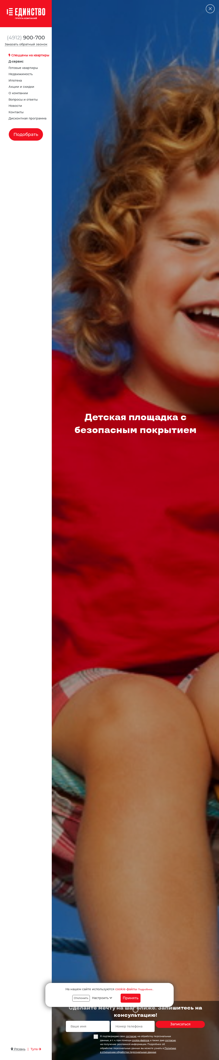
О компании (18, 93)
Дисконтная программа (27, 118)
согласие (131, 1036)
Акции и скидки (21, 87)
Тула (34, 1049)
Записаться (180, 1024)
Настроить (101, 998)
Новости (15, 106)
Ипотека (15, 80)
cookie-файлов (140, 1040)
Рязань (19, 1049)
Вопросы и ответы (23, 99)
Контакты (16, 112)
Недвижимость (21, 74)
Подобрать (25, 134)
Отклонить (81, 998)
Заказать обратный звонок (26, 44)
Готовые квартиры (23, 68)
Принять (130, 998)
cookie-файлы (126, 989)
